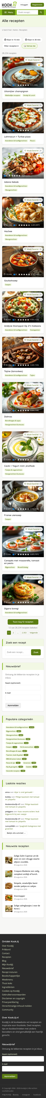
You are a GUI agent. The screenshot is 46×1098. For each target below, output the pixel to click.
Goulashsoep (11, 280)
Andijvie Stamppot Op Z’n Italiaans (22, 326)
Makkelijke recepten (12, 95)
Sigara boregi (11, 608)
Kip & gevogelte (14, 767)
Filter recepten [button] (11, 46)
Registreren (37, 5)
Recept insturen (9, 972)
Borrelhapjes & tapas (13, 421)
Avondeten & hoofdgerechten (16, 141)
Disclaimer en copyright (13, 998)
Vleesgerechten (11, 190)
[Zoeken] (41, 12)
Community (7, 1009)
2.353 (24, 632)
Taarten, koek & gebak (16, 755)
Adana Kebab (11, 182)
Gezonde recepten (15, 771)
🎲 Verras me (29, 46)
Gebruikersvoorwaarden (14, 994)
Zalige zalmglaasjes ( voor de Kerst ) (27, 907)
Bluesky (16, 1094)
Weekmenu (7, 979)
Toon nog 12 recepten (23, 622)
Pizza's (32, 141)
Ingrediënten (8, 987)
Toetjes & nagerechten (13, 470)
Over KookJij (8, 946)
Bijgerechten (10, 567)
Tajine (32, 375)
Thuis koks (7, 983)
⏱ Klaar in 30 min (33, 39)
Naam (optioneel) (12, 683)
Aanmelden (13, 705)
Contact (6, 953)
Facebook (37, 1094)
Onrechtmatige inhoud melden (17, 1006)
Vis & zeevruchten (29, 747)
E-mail (8, 693)
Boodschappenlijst (11, 976)
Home (15, 30)
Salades (31, 767)
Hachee (8, 231)
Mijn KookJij (7, 964)
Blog (4, 961)
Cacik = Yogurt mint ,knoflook (19, 466)
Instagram (26, 1094)
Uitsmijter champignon (16, 91)
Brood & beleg (23, 567)
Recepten (6, 957)
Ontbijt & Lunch (29, 95)
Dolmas (8, 416)
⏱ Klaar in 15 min (12, 39)
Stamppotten (35, 330)
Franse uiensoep (12, 515)
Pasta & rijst (13, 763)
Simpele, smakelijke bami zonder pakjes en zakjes (25, 884)
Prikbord (6, 949)
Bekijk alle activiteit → (16, 833)
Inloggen (24, 5)
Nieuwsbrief (8, 968)
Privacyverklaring (10, 1002)
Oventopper (19, 896)
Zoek (35, 652)
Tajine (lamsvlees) (13, 371)
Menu (10, 12)
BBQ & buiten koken (16, 759)
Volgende (34, 632)
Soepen (8, 285)
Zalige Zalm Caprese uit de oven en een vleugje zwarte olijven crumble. (26, 858)
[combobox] (27, 12)
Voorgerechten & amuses (14, 424)
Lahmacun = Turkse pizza (17, 136)
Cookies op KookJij (11, 991)
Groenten (29, 763)
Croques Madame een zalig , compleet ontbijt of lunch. (27, 872)
